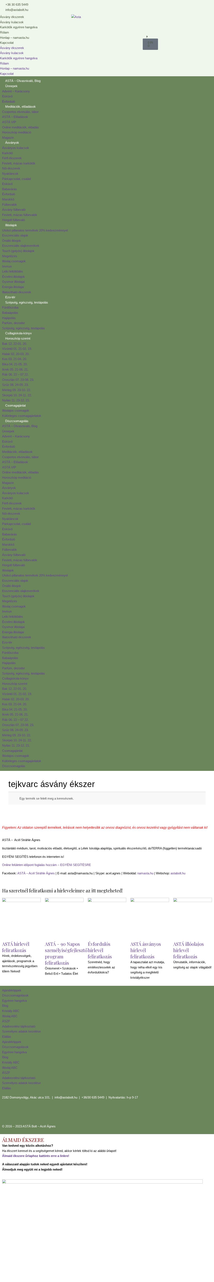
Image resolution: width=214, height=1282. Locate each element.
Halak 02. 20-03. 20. (15, 354)
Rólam (4, 32)
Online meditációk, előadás (20, 127)
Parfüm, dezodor (13, 323)
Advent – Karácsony (16, 91)
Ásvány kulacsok (12, 22)
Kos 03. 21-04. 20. (14, 359)
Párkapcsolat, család (16, 179)
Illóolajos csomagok (15, 410)
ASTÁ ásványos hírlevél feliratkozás (145, 950)
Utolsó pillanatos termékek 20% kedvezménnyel (35, 230)
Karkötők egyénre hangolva (18, 27)
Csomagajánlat (15, 405)
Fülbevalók (9, 204)
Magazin (8, 137)
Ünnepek (11, 86)
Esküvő (7, 96)
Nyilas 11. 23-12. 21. (16, 400)
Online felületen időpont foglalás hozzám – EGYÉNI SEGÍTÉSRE (46, 865)
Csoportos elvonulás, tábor (20, 112)
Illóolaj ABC (10, 1016)
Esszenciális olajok (15, 235)
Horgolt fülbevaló (13, 220)
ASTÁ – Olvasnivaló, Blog (23, 81)
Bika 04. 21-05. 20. (15, 364)
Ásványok (12, 142)
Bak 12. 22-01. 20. (14, 343)
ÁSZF (6, 1021)
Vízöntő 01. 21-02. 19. (17, 348)
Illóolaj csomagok (14, 261)
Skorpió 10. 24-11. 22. (17, 395)
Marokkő (8, 199)
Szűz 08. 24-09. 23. (15, 384)
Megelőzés (9, 256)
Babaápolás (10, 312)
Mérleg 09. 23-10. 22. (16, 390)
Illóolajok (11, 225)
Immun (7, 266)
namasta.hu (145, 873)
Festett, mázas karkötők (18, 163)
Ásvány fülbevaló (13, 209)
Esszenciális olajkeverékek (20, 245)
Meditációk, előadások (20, 106)
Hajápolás (9, 318)
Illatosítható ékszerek (16, 292)
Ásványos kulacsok (15, 148)
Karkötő (7, 153)
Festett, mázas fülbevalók (19, 215)
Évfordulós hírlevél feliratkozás (100, 950)
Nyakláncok (10, 173)
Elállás (6, 1036)
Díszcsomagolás (16, 421)
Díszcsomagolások (15, 995)
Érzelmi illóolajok (13, 276)
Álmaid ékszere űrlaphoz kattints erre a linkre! (35, 1156)
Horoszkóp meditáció (16, 132)
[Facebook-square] (7, 1113)
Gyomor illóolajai (13, 281)
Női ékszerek (11, 168)
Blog (5, 1005)
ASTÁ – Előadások (15, 117)
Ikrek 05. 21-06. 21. (15, 369)
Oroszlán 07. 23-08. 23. (18, 379)
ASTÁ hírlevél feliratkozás (15, 947)
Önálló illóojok (11, 240)
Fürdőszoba (10, 307)
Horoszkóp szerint (17, 338)
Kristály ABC (10, 1011)
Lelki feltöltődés (12, 271)
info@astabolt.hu (66, 1097)
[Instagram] (18, 1113)
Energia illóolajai (13, 287)
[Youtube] (30, 1113)
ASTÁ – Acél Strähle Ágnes (36, 873)
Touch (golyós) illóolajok (18, 251)
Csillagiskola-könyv (18, 333)
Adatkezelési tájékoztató (18, 1026)
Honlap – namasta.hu (14, 37)
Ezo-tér (10, 297)
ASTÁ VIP (9, 122)
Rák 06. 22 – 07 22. (15, 374)
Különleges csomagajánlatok (21, 415)
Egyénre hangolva (14, 1000)
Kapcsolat (7, 42)
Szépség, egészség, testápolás (26, 302)
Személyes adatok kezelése (21, 1031)
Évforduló (8, 101)
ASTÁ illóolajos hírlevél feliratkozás (188, 950)
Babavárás (9, 189)
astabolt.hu (178, 873)
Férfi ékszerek (12, 158)
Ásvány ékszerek (12, 17)
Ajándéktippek (11, 990)
